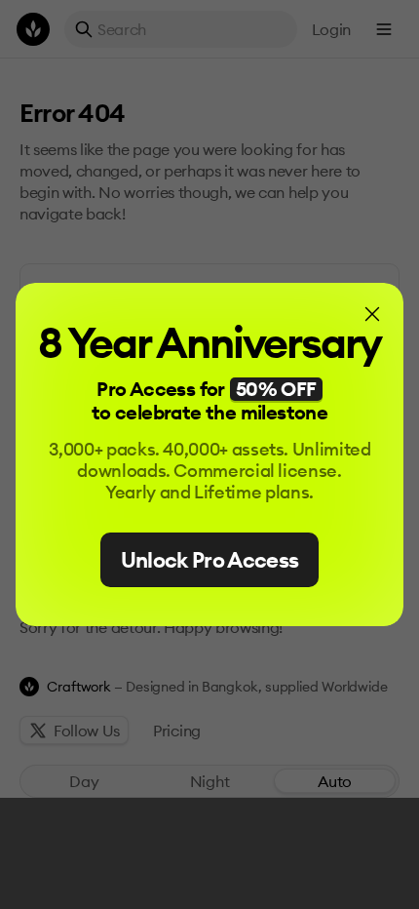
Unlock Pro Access (210, 559)
